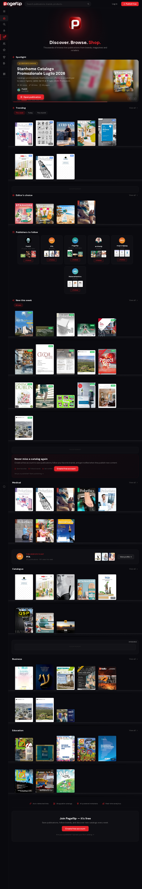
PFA (28, 556)
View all (132, 108)
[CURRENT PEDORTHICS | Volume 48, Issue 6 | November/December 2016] (98, 557)
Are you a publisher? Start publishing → (29, 474)
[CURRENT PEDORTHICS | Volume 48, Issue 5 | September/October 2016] (105, 557)
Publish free (131, 4)
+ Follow (28, 260)
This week (19, 113)
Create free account (66, 469)
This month (41, 113)
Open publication (32, 97)
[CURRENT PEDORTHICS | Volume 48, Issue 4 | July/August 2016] (112, 557)
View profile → (126, 557)
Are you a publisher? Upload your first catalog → (75, 834)
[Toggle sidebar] (4, 11)
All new (18, 305)
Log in (114, 4)
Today (30, 113)
